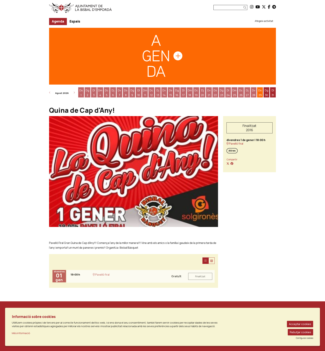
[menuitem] (251, 6)
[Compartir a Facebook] (232, 163)
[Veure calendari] (212, 260)
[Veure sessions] (205, 260)
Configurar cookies (304, 338)
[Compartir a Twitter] (227, 163)
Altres (232, 150)
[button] (245, 7)
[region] (133, 171)
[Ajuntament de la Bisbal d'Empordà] (85, 9)
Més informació (21, 333)
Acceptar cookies (300, 324)
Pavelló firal (236, 143)
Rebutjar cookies (300, 332)
